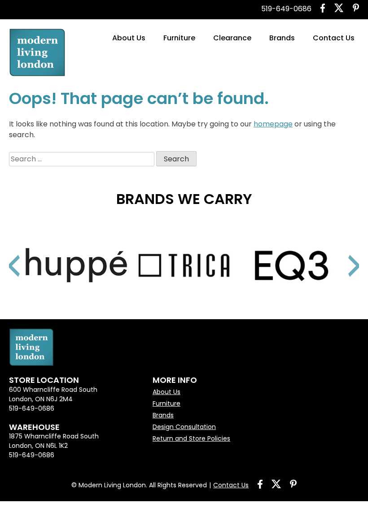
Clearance (232, 38)
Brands (282, 38)
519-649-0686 (286, 9)
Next (343, 254)
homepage (273, 124)
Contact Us (334, 38)
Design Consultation (184, 426)
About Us (128, 38)
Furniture (179, 38)
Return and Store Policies (191, 438)
